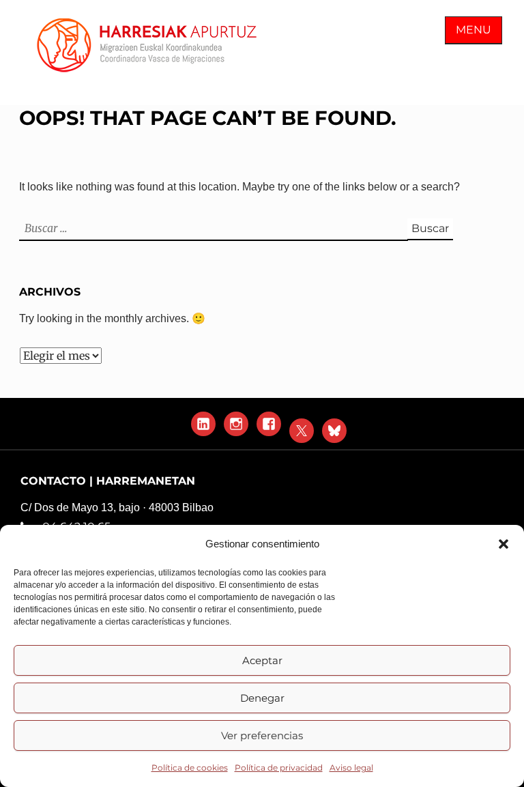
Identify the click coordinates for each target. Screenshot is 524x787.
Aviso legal (351, 767)
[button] (503, 544)
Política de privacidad (279, 767)
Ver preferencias (262, 735)
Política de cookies (189, 767)
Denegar (262, 697)
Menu (473, 29)
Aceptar (262, 660)
